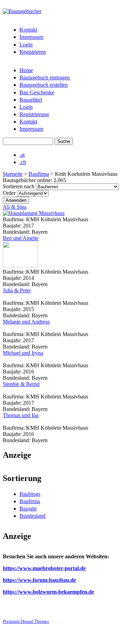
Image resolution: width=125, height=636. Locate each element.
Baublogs (29, 494)
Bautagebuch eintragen (44, 77)
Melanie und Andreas (26, 322)
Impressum (31, 37)
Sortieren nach (19, 186)
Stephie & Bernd (21, 384)
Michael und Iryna (23, 353)
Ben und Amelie (21, 238)
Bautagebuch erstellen (43, 85)
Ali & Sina (14, 207)
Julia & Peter (17, 290)
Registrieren (32, 52)
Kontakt (28, 30)
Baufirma (38, 174)
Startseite (13, 174)
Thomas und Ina (21, 415)
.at (22, 155)
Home (26, 70)
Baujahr (28, 509)
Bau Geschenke (36, 92)
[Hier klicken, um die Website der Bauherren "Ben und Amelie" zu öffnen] (20, 265)
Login (26, 45)
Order (10, 193)
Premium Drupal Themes (26, 621)
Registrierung (34, 114)
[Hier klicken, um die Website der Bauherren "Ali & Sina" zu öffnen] (34, 213)
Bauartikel (30, 100)
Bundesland (32, 516)
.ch (22, 162)
